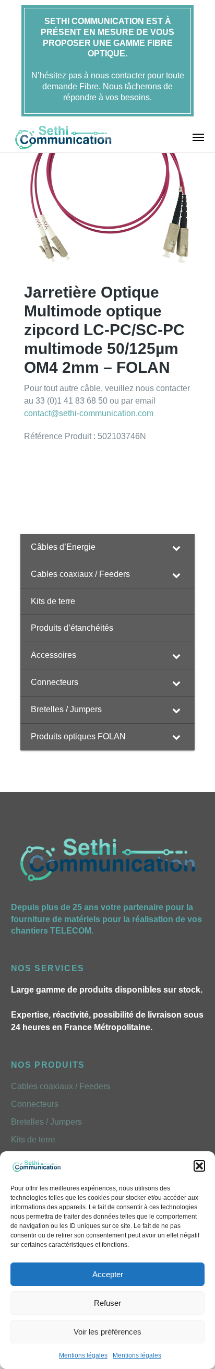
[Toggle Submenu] (176, 547)
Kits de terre (33, 1139)
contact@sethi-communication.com (88, 413)
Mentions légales (83, 1355)
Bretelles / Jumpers (46, 1121)
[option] (109, 187)
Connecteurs (34, 1104)
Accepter (107, 1274)
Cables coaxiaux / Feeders (60, 1086)
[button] (199, 1166)
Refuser (107, 1303)
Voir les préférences (107, 1331)
